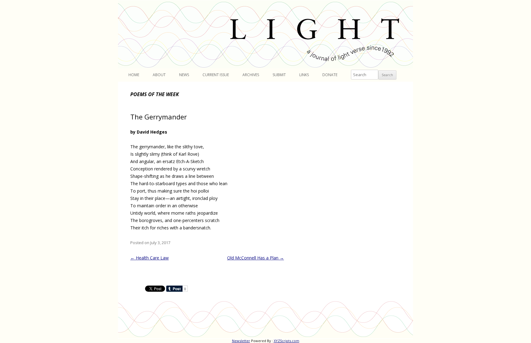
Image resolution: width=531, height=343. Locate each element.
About (159, 74)
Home (133, 74)
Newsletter (241, 340)
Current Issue (216, 74)
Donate (329, 74)
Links (304, 74)
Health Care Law (149, 258)
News (184, 74)
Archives (250, 74)
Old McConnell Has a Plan (255, 258)
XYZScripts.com (286, 340)
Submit (279, 74)
